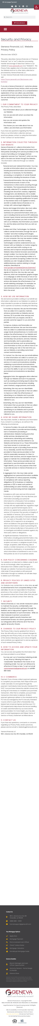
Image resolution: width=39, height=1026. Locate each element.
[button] (5, 29)
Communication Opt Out (25, 1010)
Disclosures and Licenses (15, 1012)
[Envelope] (12, 6)
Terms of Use (28, 1012)
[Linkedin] (23, 6)
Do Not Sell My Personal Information (19, 1016)
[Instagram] (27, 6)
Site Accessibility (11, 1010)
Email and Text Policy (26, 1014)
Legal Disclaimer (8, 1005)
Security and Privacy (12, 1014)
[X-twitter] (19, 6)
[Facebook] (16, 6)
